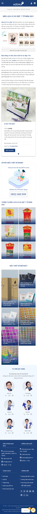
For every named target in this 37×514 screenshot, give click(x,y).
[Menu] (2, 3)
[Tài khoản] (31, 3)
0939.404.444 (26, 454)
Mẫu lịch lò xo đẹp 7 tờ (8, 22)
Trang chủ (9, 9)
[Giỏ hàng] (35, 3)
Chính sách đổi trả (8, 485)
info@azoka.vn (8, 461)
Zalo (9, 395)
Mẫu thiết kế (16, 9)
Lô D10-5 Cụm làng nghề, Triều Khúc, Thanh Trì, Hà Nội (9, 453)
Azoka (14, 60)
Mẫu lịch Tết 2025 (25, 9)
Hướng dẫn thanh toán (27, 479)
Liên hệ (5, 479)
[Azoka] (18, 3)
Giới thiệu (5, 476)
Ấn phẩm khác (14, 146)
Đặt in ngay (10, 150)
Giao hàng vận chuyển (27, 482)
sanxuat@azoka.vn (27, 457)
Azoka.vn (18, 507)
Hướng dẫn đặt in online (27, 476)
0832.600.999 (18, 194)
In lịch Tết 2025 (9, 124)
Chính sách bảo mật (8, 489)
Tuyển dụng (6, 482)
